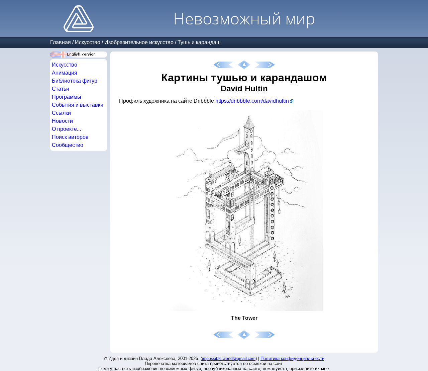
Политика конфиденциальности (292, 358)
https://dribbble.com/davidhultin (252, 101)
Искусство (87, 42)
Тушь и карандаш (199, 42)
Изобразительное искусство (139, 42)
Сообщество (67, 145)
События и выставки (77, 105)
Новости (62, 121)
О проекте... (66, 129)
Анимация (64, 73)
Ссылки (61, 113)
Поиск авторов (70, 137)
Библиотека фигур (74, 81)
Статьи (60, 89)
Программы (66, 97)
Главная (60, 42)
